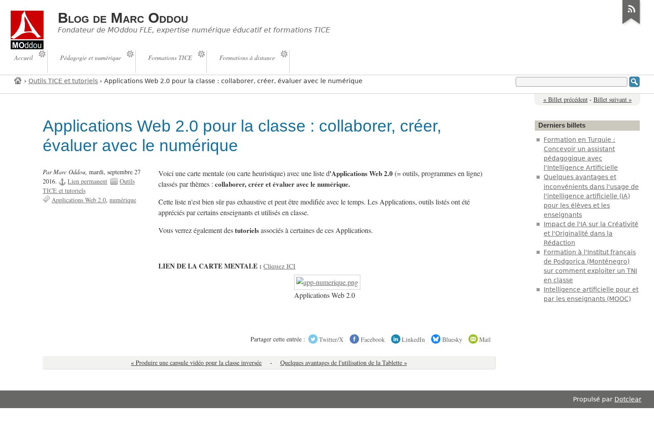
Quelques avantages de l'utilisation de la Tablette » (343, 362)
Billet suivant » (612, 99)
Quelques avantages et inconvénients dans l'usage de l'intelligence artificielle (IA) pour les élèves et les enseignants (591, 195)
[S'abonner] (631, 24)
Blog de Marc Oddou (123, 18)
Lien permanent (87, 181)
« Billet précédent (565, 99)
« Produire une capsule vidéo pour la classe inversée (196, 362)
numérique (122, 200)
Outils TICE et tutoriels (63, 80)
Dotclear (628, 399)
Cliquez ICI (279, 265)
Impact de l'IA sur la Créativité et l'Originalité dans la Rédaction (591, 233)
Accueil (18, 80)
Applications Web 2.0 (79, 200)
